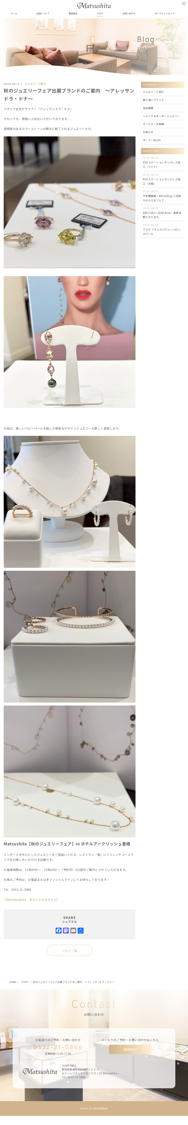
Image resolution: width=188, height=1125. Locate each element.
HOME (12, 982)
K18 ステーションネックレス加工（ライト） (161, 163)
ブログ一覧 (69, 950)
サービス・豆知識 (153, 124)
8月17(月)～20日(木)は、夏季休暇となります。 (162, 213)
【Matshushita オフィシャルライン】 (31, 899)
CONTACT (130, 1049)
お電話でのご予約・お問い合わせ (58, 1040)
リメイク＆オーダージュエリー (161, 116)
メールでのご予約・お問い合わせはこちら (130, 1040)
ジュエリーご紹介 (35, 84)
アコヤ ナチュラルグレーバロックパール (162, 230)
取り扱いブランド (153, 100)
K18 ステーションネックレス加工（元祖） (161, 179)
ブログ (24, 982)
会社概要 (148, 108)
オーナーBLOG (152, 140)
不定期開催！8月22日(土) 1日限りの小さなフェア (162, 196)
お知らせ (148, 132)
